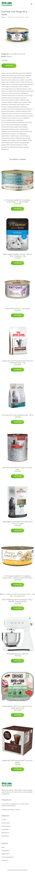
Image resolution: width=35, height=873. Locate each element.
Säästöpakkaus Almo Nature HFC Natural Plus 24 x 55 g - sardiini (17, 522)
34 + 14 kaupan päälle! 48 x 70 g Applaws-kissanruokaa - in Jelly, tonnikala (17, 201)
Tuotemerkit (5, 836)
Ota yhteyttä (5, 850)
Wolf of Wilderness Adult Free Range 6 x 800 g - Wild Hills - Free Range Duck (17, 600)
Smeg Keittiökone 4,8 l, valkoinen (17, 654)
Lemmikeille (13, 54)
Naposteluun (5, 832)
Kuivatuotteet (5, 823)
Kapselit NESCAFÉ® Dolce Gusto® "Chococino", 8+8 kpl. (17, 761)
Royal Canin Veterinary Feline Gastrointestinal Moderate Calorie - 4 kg (17, 362)
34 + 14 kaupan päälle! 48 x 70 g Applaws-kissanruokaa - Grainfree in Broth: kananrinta (17, 577)
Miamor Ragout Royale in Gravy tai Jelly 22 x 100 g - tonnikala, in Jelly (17, 255)
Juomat (3, 819)
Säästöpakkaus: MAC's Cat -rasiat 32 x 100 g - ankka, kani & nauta (17, 707)
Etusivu (3, 17)
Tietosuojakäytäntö (7, 857)
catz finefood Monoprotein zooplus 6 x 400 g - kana (17, 468)
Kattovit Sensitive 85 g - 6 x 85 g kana (17, 308)
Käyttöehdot (5, 854)
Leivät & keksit (5, 826)
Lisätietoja (9, 65)
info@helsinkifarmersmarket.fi (10, 809)
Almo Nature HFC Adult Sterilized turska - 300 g (17, 415)
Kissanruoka (21, 54)
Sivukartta (4, 860)
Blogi (3, 847)
